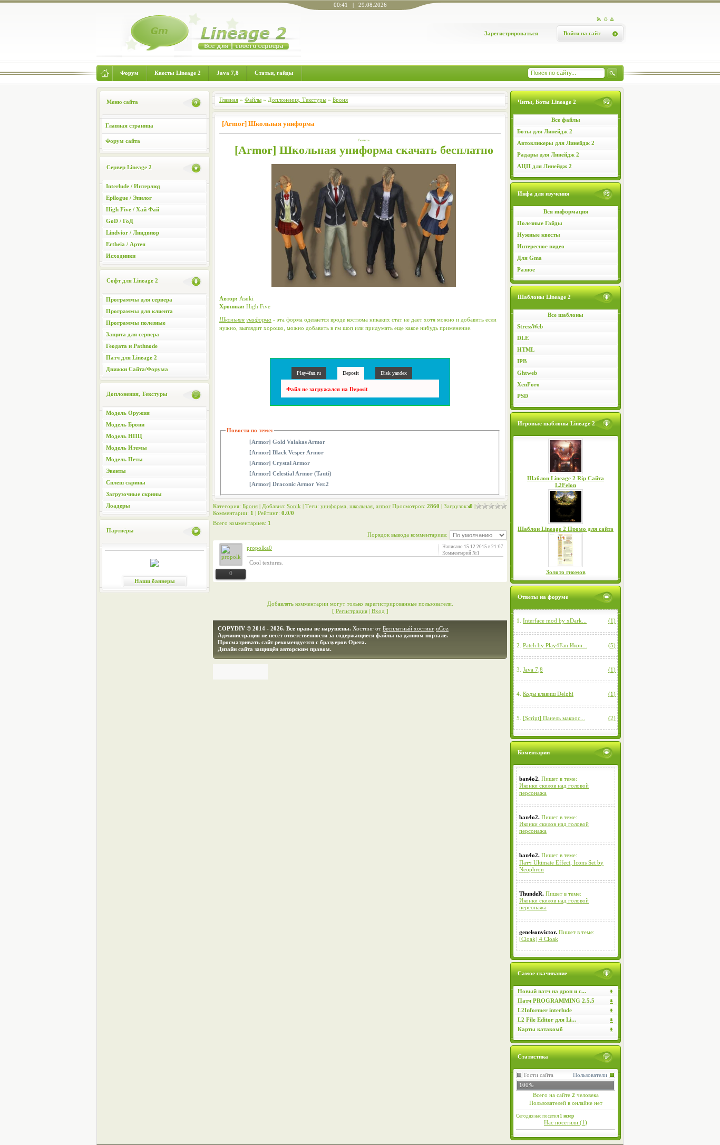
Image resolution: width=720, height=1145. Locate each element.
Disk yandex (394, 373)
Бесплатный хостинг (408, 628)
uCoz (442, 628)
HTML (525, 349)
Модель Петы (124, 459)
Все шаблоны (565, 315)
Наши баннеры (154, 581)
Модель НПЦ (124, 436)
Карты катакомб (540, 1029)
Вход (378, 611)
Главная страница (129, 125)
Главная (228, 99)
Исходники (120, 256)
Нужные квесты (538, 234)
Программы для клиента (139, 311)
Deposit (351, 373)
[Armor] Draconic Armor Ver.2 (289, 484)
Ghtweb (527, 373)
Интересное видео (541, 246)
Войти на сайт (581, 33)
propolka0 (259, 548)
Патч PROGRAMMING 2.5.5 (556, 1000)
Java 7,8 (533, 669)
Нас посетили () (565, 1122)
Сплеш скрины (125, 482)
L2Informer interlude (545, 1010)
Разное (526, 269)
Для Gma (529, 258)
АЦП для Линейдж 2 (544, 166)
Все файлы (565, 120)
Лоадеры (118, 505)
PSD (522, 396)
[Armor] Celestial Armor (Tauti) (290, 474)
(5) (612, 645)
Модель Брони (125, 424)
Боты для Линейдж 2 (544, 131)
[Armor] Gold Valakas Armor (287, 442)
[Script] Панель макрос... (554, 718)
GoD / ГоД (119, 221)
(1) (612, 620)
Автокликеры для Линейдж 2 (556, 143)
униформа (333, 506)
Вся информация (565, 211)
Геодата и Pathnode (132, 346)
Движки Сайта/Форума (137, 369)
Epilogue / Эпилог (129, 198)
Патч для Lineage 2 (131, 357)
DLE (523, 338)
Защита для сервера (132, 334)
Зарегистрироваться (511, 33)
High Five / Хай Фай (132, 209)
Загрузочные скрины (134, 494)
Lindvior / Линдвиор (132, 232)
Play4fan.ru (309, 373)
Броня (340, 99)
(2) (612, 718)
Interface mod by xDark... (555, 620)
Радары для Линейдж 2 (548, 154)
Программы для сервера (139, 299)
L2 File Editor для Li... (547, 1019)
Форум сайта (122, 141)
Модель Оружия (128, 413)
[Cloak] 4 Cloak (538, 939)
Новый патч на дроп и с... (552, 991)
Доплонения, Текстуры (297, 99)
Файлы (253, 99)
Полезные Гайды (539, 223)
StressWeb (530, 326)
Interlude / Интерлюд (133, 186)
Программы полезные (136, 322)
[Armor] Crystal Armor (279, 463)
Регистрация (351, 611)
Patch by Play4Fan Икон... (555, 645)
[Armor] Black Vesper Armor (286, 452)
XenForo (528, 384)
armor (383, 506)
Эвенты (116, 471)
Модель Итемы (126, 447)
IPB (522, 361)
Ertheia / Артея (125, 244)
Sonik (294, 506)
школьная (361, 506)
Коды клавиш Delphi (548, 694)
